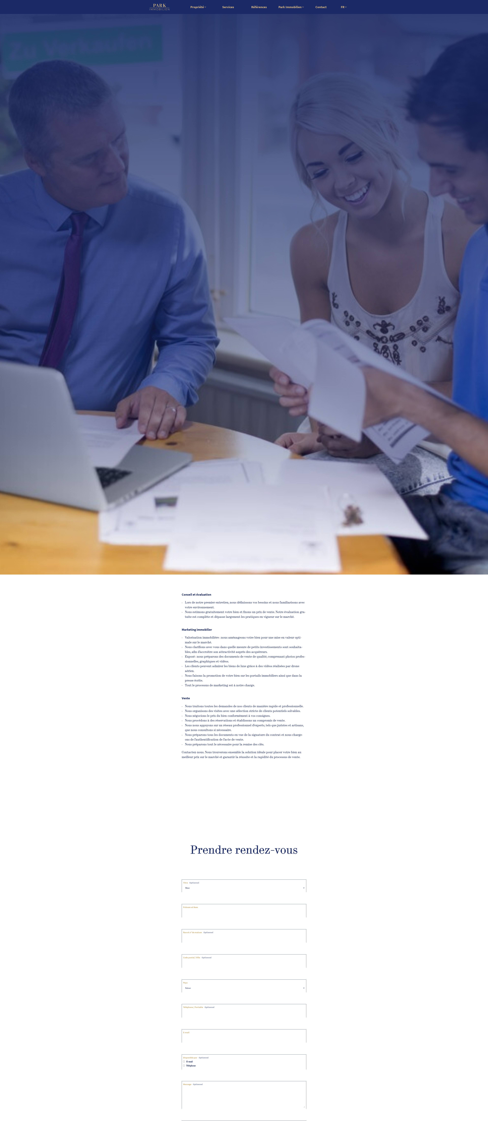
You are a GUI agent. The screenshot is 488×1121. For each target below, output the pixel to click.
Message (193, 1084)
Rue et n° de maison (198, 932)
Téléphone (191, 1065)
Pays (185, 982)
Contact (321, 7)
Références (259, 7)
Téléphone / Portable (198, 1007)
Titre (191, 882)
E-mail (186, 1032)
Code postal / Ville (197, 957)
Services (228, 7)
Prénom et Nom (190, 907)
